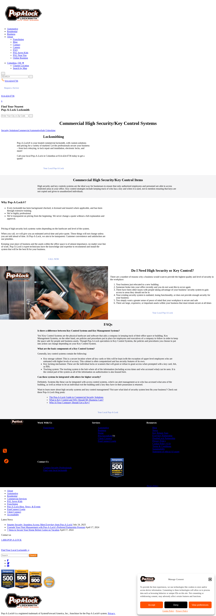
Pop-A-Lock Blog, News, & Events (23, 506)
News (155, 430)
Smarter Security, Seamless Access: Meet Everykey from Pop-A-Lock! (40, 524)
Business (11, 34)
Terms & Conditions (161, 446)
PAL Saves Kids (20, 52)
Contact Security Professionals (57, 467)
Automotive (12, 29)
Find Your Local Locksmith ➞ (15, 550)
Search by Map (20, 68)
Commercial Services (17, 498)
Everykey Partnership (162, 435)
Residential (12, 31)
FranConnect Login (107, 441)
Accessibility (13, 514)
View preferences (200, 605)
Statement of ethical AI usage (165, 451)
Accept (151, 605)
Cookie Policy (168, 611)
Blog (15, 42)
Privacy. (111, 613)
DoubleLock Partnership (163, 438)
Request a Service (11, 88)
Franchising (18, 39)
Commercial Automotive (29, 130)
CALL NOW (53, 259)
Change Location (21, 65)
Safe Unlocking (48, 130)
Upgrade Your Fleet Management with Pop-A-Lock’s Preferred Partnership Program (46, 527)
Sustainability (158, 449)
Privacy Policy (182, 611)
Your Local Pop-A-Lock (53, 168)
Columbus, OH (15, 63)
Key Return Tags (160, 433)
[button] (210, 579)
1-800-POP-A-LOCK (11, 540)
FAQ (15, 50)
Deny (176, 605)
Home (101, 433)
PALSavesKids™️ (106, 436)
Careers (16, 47)
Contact (16, 44)
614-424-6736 (7, 96)
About (10, 36)
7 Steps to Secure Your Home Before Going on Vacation (33, 530)
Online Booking (20, 58)
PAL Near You (20, 55)
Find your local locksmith (55, 470)
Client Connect (105, 438)
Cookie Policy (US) (161, 443)
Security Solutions (9, 130)
